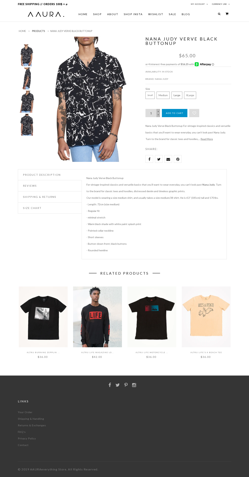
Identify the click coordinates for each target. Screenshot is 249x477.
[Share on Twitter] (159, 159)
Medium (163, 95)
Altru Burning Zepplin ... (43, 352)
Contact (23, 445)
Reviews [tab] (30, 185)
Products (38, 31)
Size (147, 88)
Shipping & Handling (31, 418)
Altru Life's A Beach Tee (206, 352)
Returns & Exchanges (32, 425)
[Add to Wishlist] (194, 113)
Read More (207, 139)
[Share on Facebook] (149, 159)
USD (225, 4)
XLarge (190, 95)
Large (177, 95)
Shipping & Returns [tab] (39, 196)
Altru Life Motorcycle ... (152, 352)
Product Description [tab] (42, 174)
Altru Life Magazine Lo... (97, 352)
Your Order (25, 412)
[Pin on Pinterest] (178, 159)
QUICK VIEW (31, 337)
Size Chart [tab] (32, 207)
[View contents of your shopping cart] (227, 14)
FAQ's (22, 431)
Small (150, 95)
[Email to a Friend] (168, 159)
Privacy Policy (27, 438)
